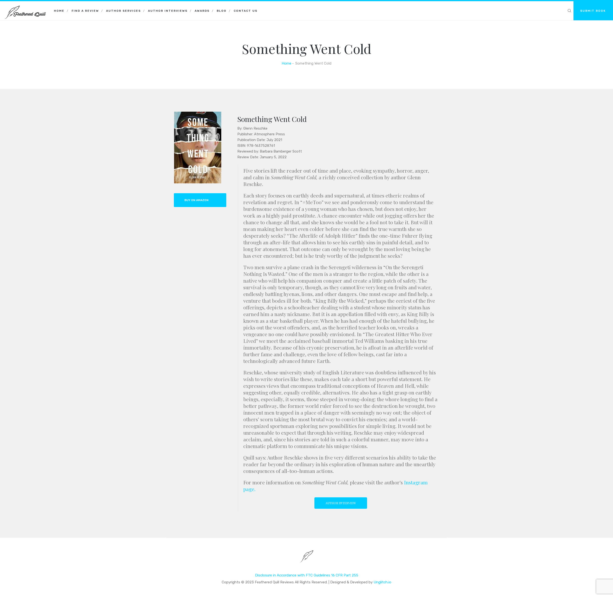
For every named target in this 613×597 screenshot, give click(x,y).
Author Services (123, 10)
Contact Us (245, 10)
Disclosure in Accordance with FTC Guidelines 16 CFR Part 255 (306, 575)
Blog (222, 10)
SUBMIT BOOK (593, 10)
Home (59, 10)
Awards (202, 10)
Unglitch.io (382, 582)
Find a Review (85, 10)
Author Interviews (167, 10)
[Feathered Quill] (25, 7)
